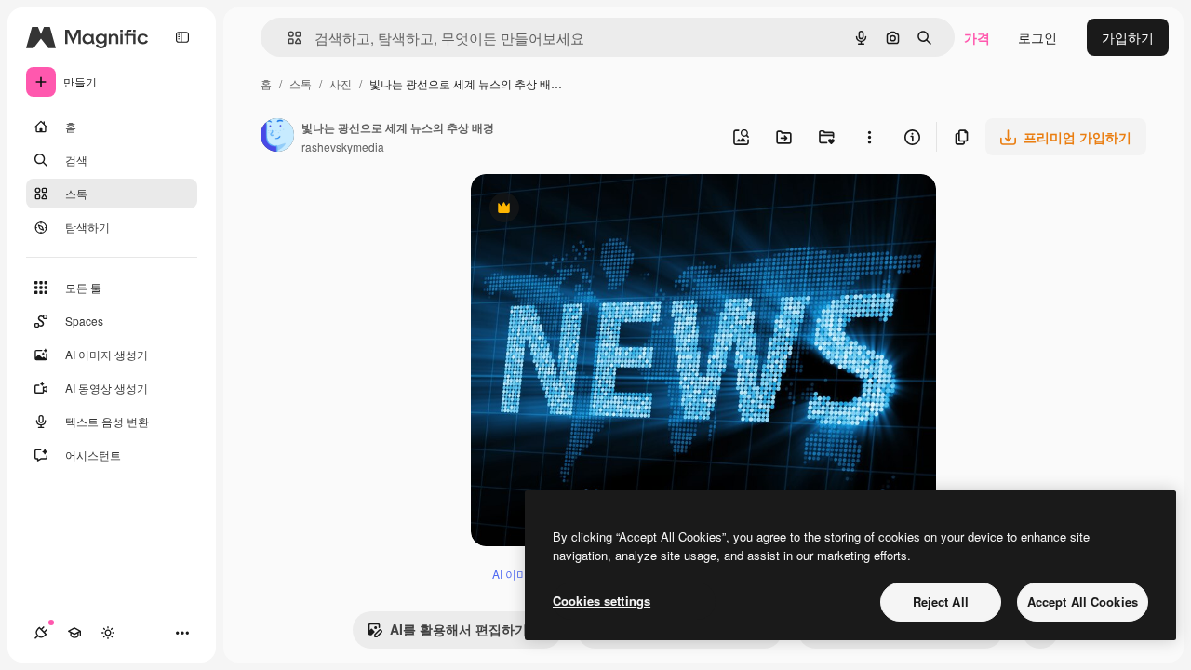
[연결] (41, 633)
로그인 (1037, 37)
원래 (578, 210)
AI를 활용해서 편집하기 (447, 634)
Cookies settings (601, 601)
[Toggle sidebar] (182, 37)
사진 (340, 83)
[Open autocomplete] (287, 38)
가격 (977, 37)
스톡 (300, 83)
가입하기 (1128, 37)
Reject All (941, 601)
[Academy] (74, 633)
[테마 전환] (108, 633)
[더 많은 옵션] (869, 136)
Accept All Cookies (1082, 601)
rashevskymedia (342, 146)
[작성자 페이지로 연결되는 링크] (277, 136)
